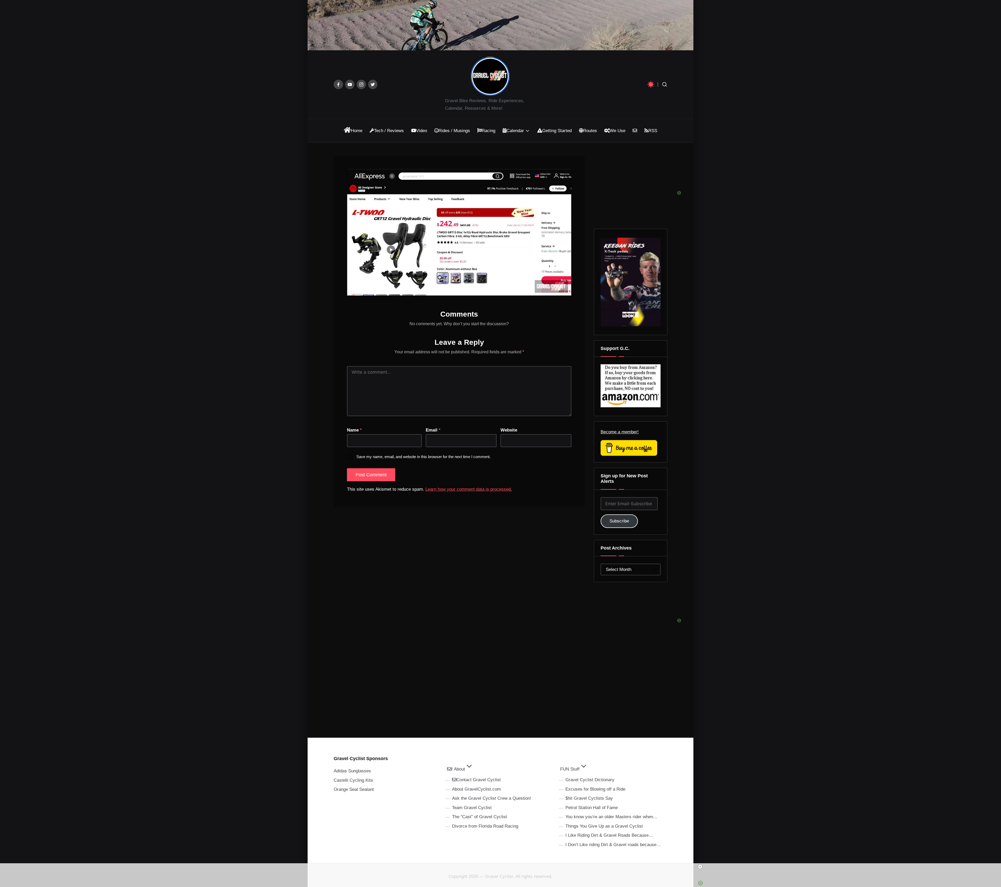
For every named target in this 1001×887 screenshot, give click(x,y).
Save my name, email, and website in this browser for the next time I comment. (423, 456)
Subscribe (619, 521)
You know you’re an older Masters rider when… (611, 816)
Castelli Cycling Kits (353, 780)
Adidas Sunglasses (352, 770)
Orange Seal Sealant (354, 789)
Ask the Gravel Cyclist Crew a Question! (491, 798)
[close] (502, 866)
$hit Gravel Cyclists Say (589, 798)
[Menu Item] (338, 84)
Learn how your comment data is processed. (468, 489)
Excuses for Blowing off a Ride (595, 789)
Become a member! (620, 431)
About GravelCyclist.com (476, 789)
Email (433, 430)
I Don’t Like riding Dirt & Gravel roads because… (613, 844)
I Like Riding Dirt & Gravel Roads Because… (609, 835)
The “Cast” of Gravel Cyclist (479, 816)
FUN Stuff (569, 769)
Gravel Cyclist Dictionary (589, 779)
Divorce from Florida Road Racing (485, 826)
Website (508, 430)
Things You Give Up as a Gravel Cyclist (604, 826)
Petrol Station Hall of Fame (591, 807)
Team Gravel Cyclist (472, 807)
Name (354, 430)
